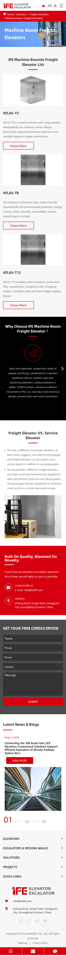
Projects (10, 866)
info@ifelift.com (22, 901)
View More (19, 760)
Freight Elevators (39, 14)
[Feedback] (55, 951)
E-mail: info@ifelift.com (29, 590)
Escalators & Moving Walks (25, 848)
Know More (18, 145)
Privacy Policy (40, 943)
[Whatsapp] (11, 951)
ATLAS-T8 (11, 192)
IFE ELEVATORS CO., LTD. (34, 934)
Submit (33, 702)
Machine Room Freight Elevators (24, 18)
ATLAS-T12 (12, 272)
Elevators (21, 14)
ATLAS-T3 (11, 113)
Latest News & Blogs (21, 724)
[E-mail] (33, 951)
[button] (62, 368)
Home (10, 14)
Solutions (11, 857)
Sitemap (22, 943)
